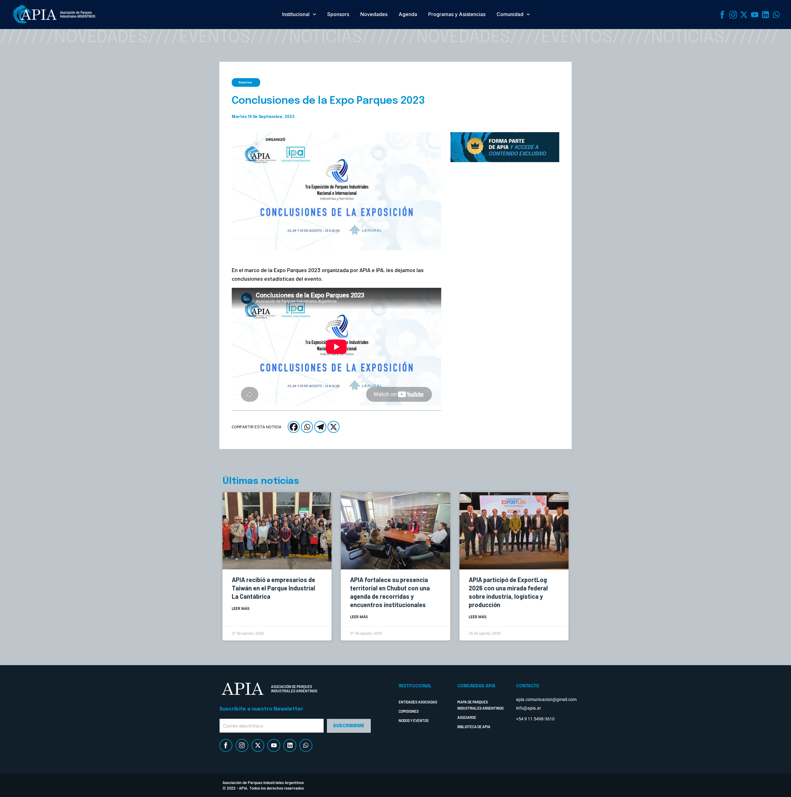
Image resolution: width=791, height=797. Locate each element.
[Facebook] (294, 427)
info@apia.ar (528, 708)
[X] (334, 427)
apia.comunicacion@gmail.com (546, 699)
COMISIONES (409, 711)
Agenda (408, 14)
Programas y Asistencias (456, 14)
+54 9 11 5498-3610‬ (535, 718)
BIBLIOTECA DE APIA (473, 726)
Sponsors (338, 14)
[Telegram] (320, 427)
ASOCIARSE (466, 717)
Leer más (240, 608)
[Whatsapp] (307, 427)
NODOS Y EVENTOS (414, 720)
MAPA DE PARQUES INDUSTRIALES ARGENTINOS (480, 705)
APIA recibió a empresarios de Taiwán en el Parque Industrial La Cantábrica (273, 588)
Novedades (373, 14)
